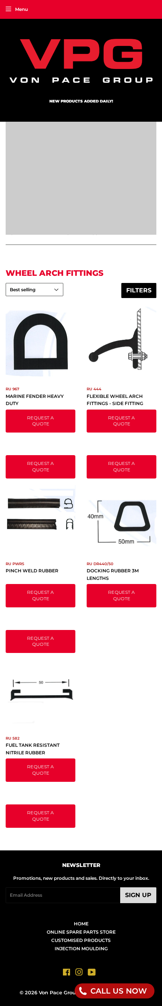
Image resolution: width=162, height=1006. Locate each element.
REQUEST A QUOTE (40, 421)
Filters (138, 290)
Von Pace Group (59, 992)
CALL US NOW (117, 990)
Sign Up (138, 895)
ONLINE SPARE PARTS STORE (81, 932)
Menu (21, 9)
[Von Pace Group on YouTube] (92, 973)
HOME (81, 923)
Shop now (128, 194)
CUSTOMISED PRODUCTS (81, 940)
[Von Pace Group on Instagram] (79, 973)
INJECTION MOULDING (81, 948)
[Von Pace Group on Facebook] (66, 973)
